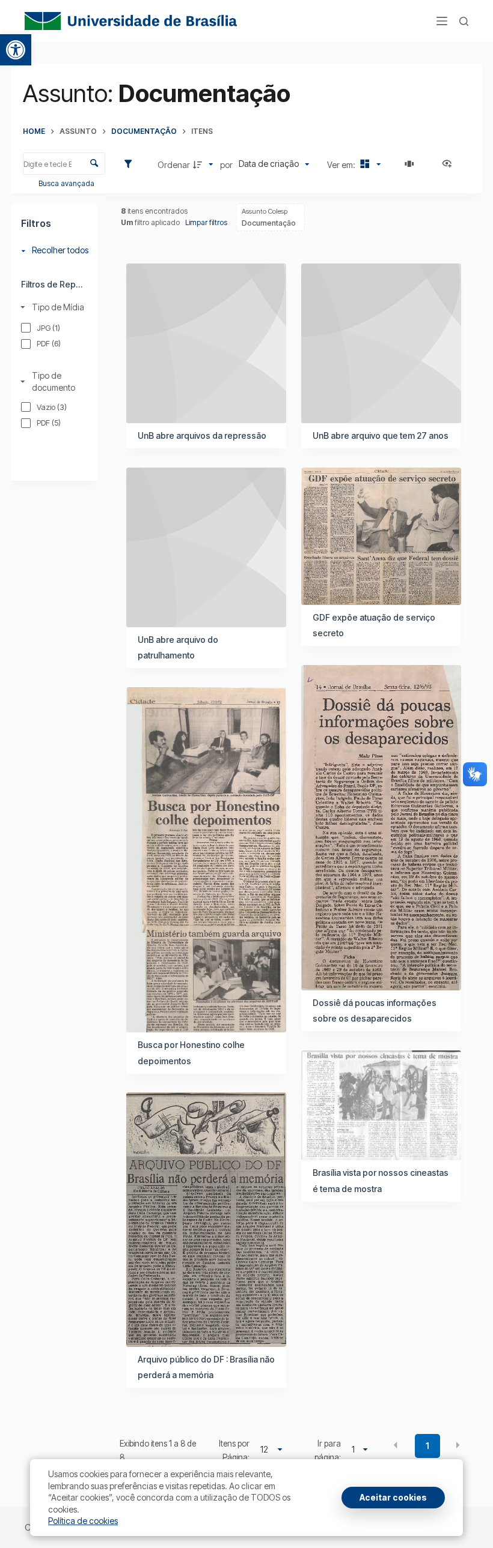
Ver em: (342, 165)
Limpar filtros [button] (206, 222)
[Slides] (411, 164)
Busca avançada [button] (67, 183)
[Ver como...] (449, 164)
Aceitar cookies (393, 1497)
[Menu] (441, 21)
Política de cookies (83, 1521)
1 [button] (427, 1446)
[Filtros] (131, 164)
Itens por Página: (234, 1450)
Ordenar (174, 165)
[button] (15, 49)
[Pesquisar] (463, 21)
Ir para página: (327, 1450)
